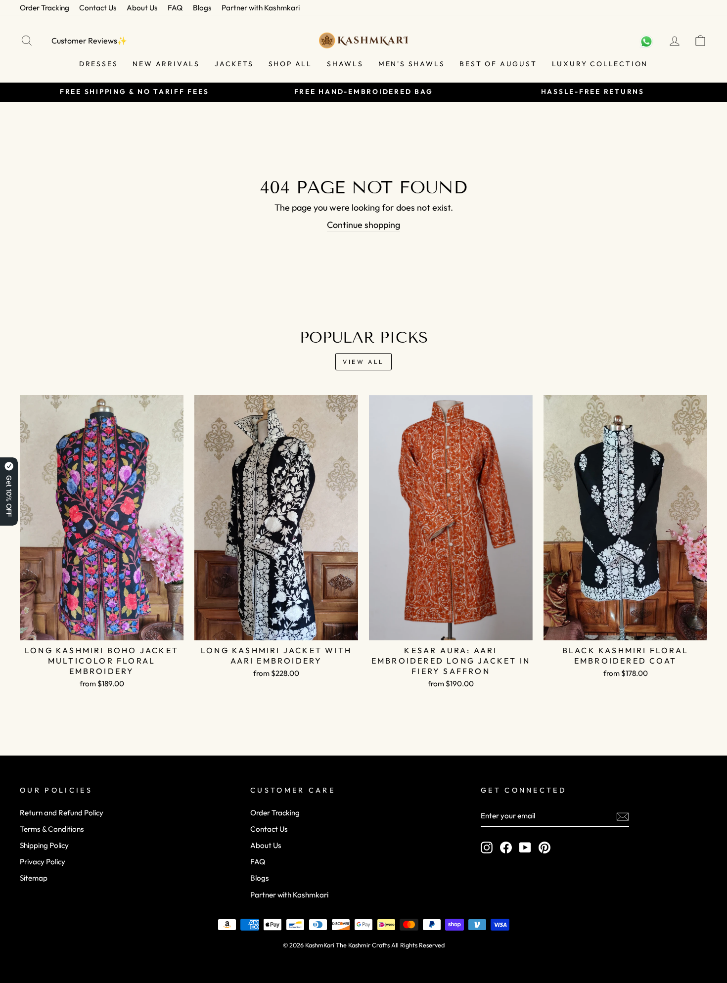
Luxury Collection (600, 63)
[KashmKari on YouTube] (525, 847)
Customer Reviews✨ (89, 40)
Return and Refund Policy (61, 812)
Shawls (345, 63)
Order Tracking (44, 7)
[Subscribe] (622, 816)
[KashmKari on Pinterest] (544, 847)
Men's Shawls (411, 63)
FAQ (175, 7)
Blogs (202, 7)
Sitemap (33, 878)
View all (363, 361)
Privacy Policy (42, 861)
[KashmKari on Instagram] (487, 847)
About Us (142, 7)
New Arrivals (166, 63)
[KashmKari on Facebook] (506, 847)
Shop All (290, 63)
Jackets (234, 63)
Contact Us (98, 7)
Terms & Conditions (52, 829)
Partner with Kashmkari (261, 7)
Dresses (98, 63)
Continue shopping (363, 224)
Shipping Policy (44, 845)
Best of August (498, 63)
